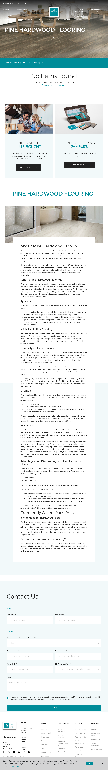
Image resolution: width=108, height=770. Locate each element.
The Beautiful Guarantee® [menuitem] (80, 742)
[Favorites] (78, 16)
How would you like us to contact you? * (21, 638)
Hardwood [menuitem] (45, 737)
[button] (74, 16)
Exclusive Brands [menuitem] (78, 756)
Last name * (59, 615)
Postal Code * (11, 664)
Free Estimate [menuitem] (46, 753)
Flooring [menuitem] (44, 729)
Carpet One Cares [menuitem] (95, 734)
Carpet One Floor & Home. (18, 756)
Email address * (61, 651)
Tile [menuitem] (42, 749)
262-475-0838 (21, 4)
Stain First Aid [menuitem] (80, 733)
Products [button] (7, 10)
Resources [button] (22, 10)
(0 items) (82, 16)
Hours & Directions (79, 10)
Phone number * (13, 651)
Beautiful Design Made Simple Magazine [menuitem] (63, 744)
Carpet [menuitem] (43, 741)
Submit (54, 708)
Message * (10, 677)
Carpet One (9, 20)
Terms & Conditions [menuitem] (95, 744)
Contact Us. (46, 63)
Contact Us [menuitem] (95, 739)
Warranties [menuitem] (79, 747)
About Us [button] (7, 16)
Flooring (20, 20)
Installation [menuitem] (79, 751)
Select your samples (77, 165)
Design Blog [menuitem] (62, 752)
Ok (89, 764)
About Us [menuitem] (94, 729)
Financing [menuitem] (45, 756)
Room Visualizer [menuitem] (61, 730)
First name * (11, 615)
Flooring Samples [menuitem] (61, 736)
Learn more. (14, 766)
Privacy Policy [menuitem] (96, 749)
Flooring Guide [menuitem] (80, 737)
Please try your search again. (54, 85)
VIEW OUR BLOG (26, 167)
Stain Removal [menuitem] (80, 729)
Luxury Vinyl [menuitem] (46, 733)
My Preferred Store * (62, 664)
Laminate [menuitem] (44, 745)
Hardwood (30, 20)
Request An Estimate (95, 10)
